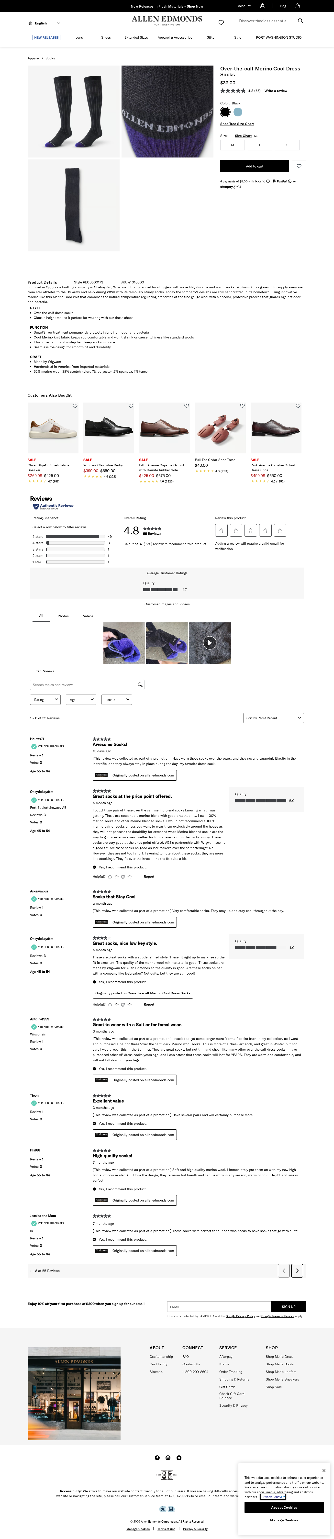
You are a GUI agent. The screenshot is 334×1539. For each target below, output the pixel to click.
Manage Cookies (138, 1529)
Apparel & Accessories (175, 37)
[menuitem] (46, 38)
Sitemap (156, 1372)
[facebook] (157, 1460)
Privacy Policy (271, 1497)
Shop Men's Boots (280, 1364)
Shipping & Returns (234, 1379)
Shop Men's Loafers (281, 1372)
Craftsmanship (161, 1356)
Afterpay (226, 1356)
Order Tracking (230, 1372)
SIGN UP (289, 1306)
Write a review (276, 91)
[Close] (324, 1470)
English (41, 23)
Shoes (106, 37)
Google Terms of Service (277, 1316)
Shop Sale (274, 1387)
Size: (224, 136)
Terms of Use (166, 1529)
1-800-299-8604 (195, 1372)
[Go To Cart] (298, 6)
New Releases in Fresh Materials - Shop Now (167, 6)
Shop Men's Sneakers (282, 1379)
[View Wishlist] (221, 22)
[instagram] (168, 1460)
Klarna (224, 1364)
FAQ (185, 1356)
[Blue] (238, 112)
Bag (283, 6)
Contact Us (191, 1364)
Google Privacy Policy (240, 1316)
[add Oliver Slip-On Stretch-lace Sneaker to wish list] (75, 406)
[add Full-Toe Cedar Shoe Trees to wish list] (242, 406)
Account (244, 6)
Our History (158, 1364)
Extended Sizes (136, 37)
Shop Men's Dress (279, 1356)
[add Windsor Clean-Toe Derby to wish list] (131, 406)
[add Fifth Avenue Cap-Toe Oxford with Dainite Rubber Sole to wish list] (186, 406)
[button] (62, 37)
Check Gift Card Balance (232, 1396)
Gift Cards (227, 1387)
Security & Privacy (233, 1405)
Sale (237, 37)
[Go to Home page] (167, 21)
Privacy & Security (195, 1529)
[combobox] (271, 20)
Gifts (210, 37)
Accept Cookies (284, 1507)
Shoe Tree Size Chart (237, 124)
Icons (79, 37)
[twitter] (179, 1460)
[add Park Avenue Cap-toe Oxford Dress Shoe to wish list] (298, 406)
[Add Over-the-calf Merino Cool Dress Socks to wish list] (299, 166)
